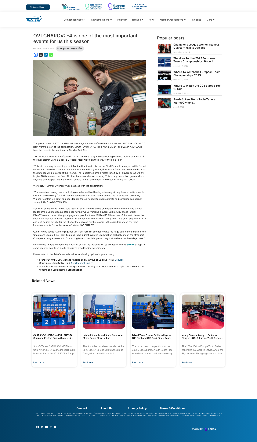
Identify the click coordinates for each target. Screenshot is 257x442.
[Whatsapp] (51, 55)
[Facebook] (36, 55)
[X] (41, 55)
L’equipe (120, 259)
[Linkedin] (46, 55)
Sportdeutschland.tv (82, 263)
